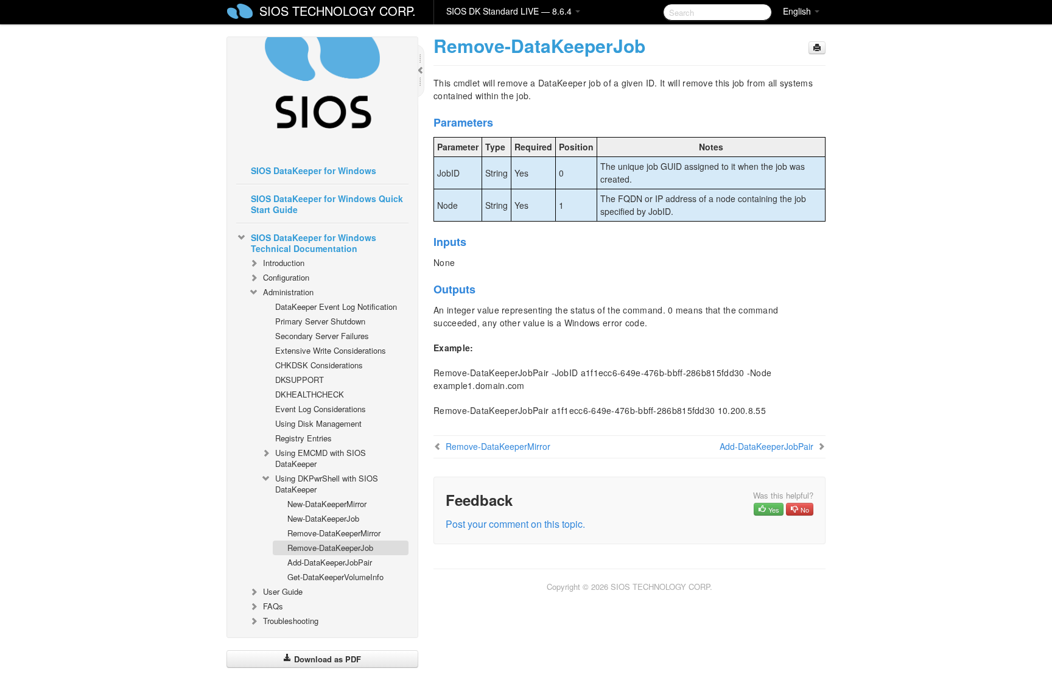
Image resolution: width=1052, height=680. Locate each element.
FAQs (273, 606)
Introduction (283, 262)
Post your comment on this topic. (515, 524)
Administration (288, 292)
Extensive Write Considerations (330, 350)
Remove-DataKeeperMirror (333, 533)
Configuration (286, 277)
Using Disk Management (318, 423)
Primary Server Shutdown (320, 321)
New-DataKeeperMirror (326, 504)
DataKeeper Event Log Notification (336, 306)
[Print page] (817, 47)
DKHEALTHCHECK (309, 394)
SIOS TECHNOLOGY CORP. (337, 10)
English (798, 11)
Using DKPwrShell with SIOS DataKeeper (326, 483)
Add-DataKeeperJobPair (329, 562)
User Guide (283, 591)
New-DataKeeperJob (323, 518)
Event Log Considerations (320, 409)
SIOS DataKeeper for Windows (313, 170)
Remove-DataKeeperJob (330, 547)
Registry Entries (303, 438)
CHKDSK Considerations (319, 365)
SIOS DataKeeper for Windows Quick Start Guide (327, 204)
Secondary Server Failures (322, 336)
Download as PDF (326, 659)
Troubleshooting (290, 620)
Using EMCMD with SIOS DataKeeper (320, 458)
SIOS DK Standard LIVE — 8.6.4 (510, 11)
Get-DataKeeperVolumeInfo (335, 577)
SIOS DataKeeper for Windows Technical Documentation (313, 242)
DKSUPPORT (299, 379)
